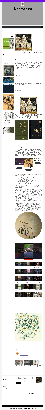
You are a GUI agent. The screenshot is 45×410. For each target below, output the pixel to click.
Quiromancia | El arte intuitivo (27, 365)
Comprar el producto (19, 168)
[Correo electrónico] (27, 355)
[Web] (26, 355)
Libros (30, 391)
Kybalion (24, 62)
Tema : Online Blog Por (26, 408)
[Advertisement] (22, 18)
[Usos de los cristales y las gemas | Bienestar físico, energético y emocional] (37, 362)
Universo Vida (22, 9)
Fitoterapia (4, 54)
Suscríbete (19, 382)
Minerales (4, 59)
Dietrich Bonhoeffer (18, 208)
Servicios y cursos (31, 393)
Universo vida (22, 352)
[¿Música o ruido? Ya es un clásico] (19, 362)
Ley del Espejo (28, 190)
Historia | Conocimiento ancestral (7, 56)
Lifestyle (20, 54)
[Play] (28, 251)
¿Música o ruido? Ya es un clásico (19, 365)
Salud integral (24, 54)
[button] (19, 265)
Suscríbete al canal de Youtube (29, 259)
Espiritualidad (4, 52)
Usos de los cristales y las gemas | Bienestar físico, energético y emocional (37, 366)
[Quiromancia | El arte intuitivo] (28, 362)
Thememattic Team (33, 408)
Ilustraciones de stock (32, 388)
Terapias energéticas (5, 63)
